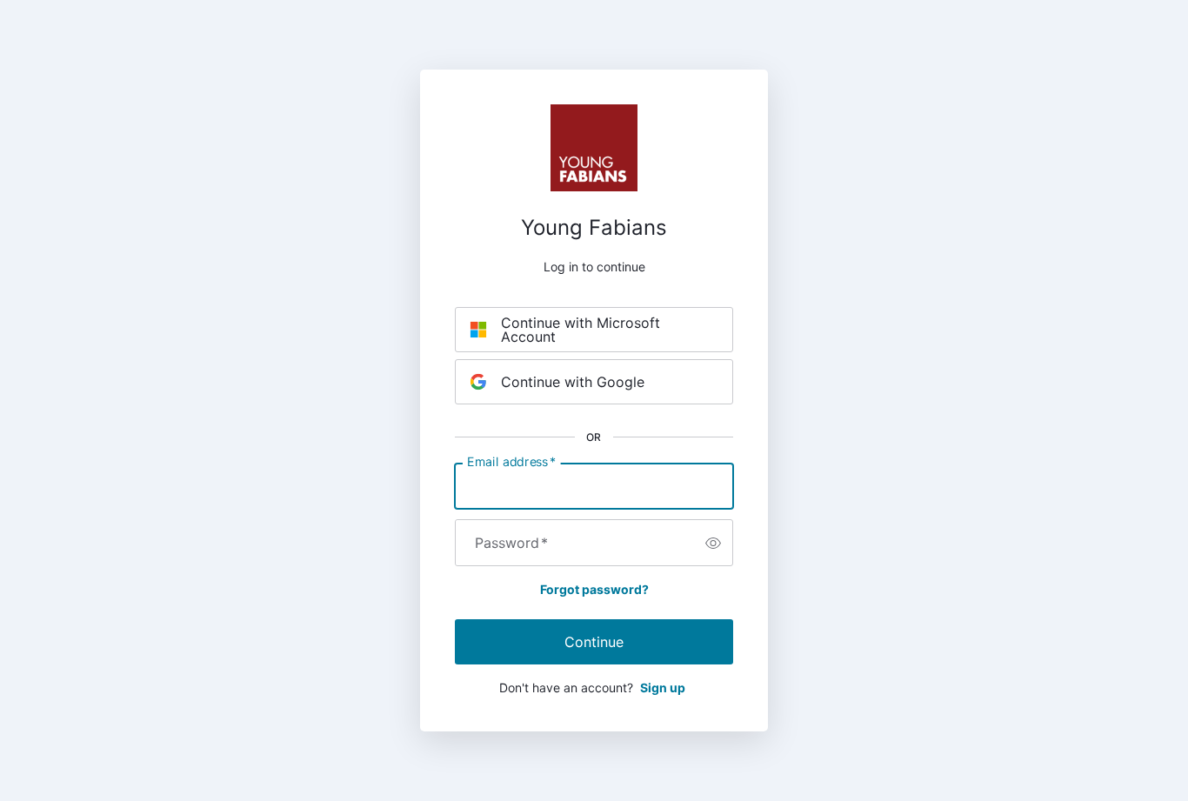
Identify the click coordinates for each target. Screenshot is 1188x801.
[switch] (713, 542)
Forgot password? (594, 589)
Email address (511, 462)
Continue (594, 642)
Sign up (662, 687)
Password (511, 543)
